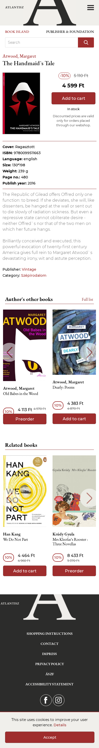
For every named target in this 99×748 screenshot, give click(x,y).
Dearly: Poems (63, 387)
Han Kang (12, 534)
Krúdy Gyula (63, 534)
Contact (50, 643)
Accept (49, 737)
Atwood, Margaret (19, 56)
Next (89, 352)
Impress (49, 653)
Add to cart (73, 98)
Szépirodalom (33, 275)
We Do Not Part (15, 539)
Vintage (29, 269)
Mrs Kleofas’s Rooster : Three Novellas (70, 542)
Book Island (17, 31)
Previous (9, 352)
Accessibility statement (49, 684)
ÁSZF (49, 674)
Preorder (24, 419)
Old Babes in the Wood (20, 393)
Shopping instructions (50, 633)
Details (60, 725)
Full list (87, 299)
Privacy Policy (49, 664)
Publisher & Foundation (70, 31)
